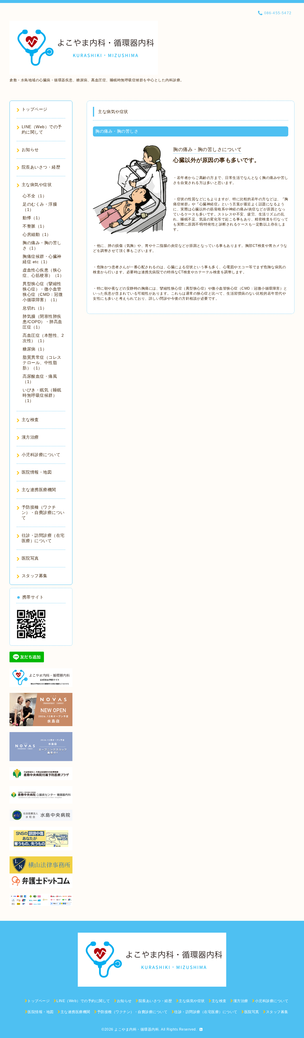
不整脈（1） (35, 226)
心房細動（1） (37, 234)
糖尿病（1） (35, 349)
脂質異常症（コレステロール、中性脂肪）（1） (42, 362)
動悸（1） (32, 217)
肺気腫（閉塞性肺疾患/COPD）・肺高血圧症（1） (42, 321)
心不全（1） (35, 195)
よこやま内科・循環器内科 (136, 1029)
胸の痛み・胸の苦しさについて (207, 149)
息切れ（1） (35, 308)
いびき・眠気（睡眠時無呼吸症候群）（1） (42, 395)
